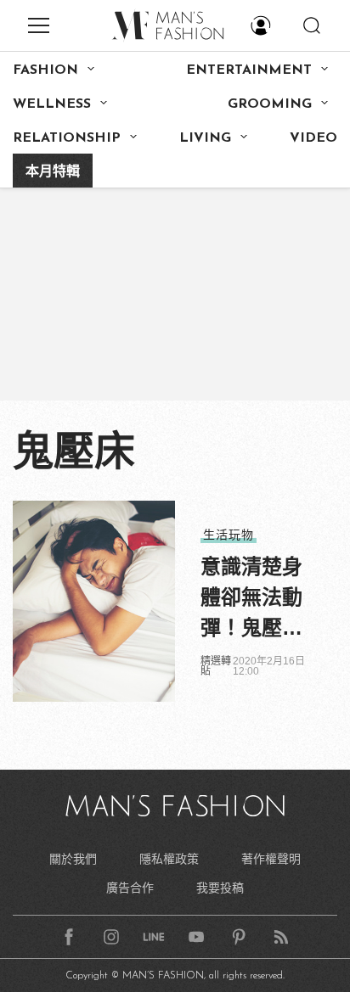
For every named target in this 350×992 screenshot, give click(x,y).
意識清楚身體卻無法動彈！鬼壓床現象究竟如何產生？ (251, 599)
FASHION (45, 70)
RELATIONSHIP (67, 138)
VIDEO (313, 138)
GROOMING (270, 104)
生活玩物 (228, 534)
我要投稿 (220, 887)
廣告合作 (130, 887)
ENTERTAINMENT (249, 70)
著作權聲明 (271, 859)
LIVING (205, 138)
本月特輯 (52, 172)
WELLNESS (52, 104)
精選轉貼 (215, 666)
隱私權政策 (169, 859)
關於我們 (73, 859)
